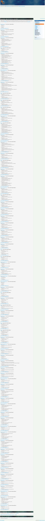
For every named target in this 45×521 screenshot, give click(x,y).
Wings (1, 47)
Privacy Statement (2, 520)
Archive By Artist (37, 23)
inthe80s (6, 21)
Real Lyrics (36, 31)
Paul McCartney (3, 24)
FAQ (35, 25)
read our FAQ (28, 21)
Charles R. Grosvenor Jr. (42, 520)
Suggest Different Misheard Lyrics (4, 28)
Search (16, 514)
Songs (1, 514)
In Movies (36, 26)
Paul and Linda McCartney (4, 378)
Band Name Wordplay (37, 32)
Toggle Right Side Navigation (42, 18)
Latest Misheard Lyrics (37, 22)
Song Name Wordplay (37, 33)
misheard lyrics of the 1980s (21, 6)
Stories (36, 28)
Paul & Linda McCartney (4, 70)
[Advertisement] (22, 12)
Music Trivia (36, 30)
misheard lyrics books (9, 6)
